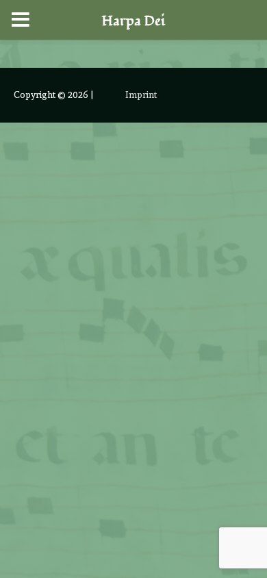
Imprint (141, 94)
